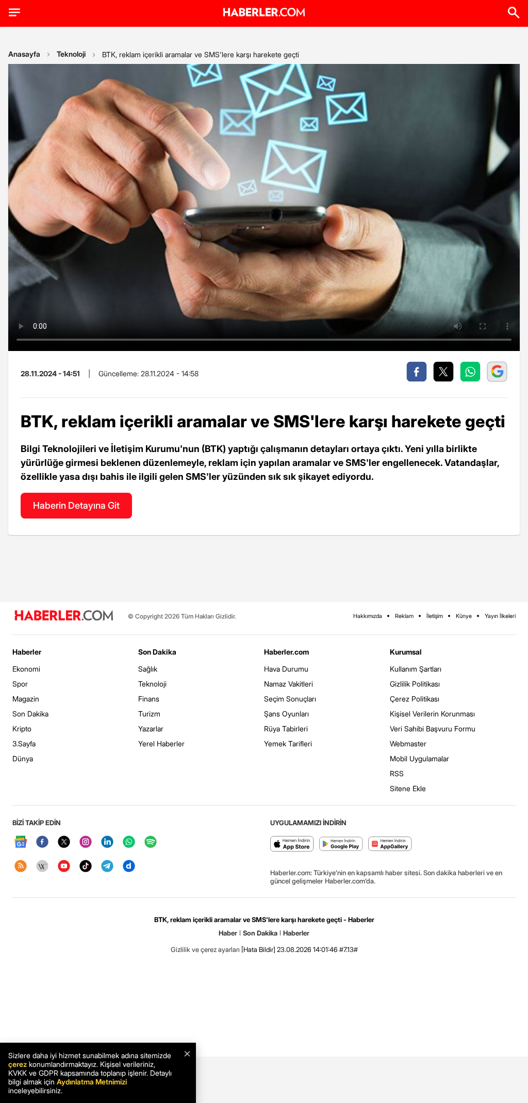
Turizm (149, 713)
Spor (20, 683)
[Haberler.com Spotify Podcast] (150, 842)
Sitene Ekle (408, 788)
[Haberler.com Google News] (20, 842)
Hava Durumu (286, 668)
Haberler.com (286, 651)
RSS (397, 773)
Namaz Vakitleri (288, 683)
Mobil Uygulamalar (419, 758)
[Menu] (14, 12)
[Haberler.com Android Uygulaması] (341, 844)
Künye (464, 616)
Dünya (22, 758)
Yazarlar (150, 728)
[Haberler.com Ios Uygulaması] (292, 844)
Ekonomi (26, 668)
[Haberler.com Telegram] (107, 867)
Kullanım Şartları (415, 668)
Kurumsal (406, 651)
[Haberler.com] (64, 616)
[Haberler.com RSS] (20, 867)
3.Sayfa (24, 743)
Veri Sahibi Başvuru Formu (432, 728)
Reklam (404, 616)
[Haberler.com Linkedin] (107, 842)
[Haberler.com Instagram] (85, 842)
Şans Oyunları (286, 713)
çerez (17, 1064)
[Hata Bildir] (258, 949)
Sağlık (147, 668)
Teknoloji (71, 53)
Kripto (21, 728)
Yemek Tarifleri (288, 743)
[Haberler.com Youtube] (64, 867)
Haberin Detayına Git (76, 505)
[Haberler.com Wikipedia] (42, 867)
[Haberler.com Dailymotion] (129, 867)
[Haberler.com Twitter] (64, 842)
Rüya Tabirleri (286, 728)
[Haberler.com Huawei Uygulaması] (390, 844)
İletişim (434, 616)
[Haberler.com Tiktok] (85, 867)
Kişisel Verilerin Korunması (432, 713)
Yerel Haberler (161, 743)
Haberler (26, 651)
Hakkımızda (367, 616)
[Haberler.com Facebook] (42, 842)
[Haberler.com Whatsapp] (129, 842)
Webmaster (408, 743)
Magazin (25, 698)
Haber (228, 933)
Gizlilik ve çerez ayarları (205, 949)
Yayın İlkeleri (500, 616)
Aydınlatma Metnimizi (92, 1081)
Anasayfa (24, 53)
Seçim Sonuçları (290, 698)
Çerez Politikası (414, 698)
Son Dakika (30, 713)
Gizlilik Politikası (415, 683)
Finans (148, 698)
